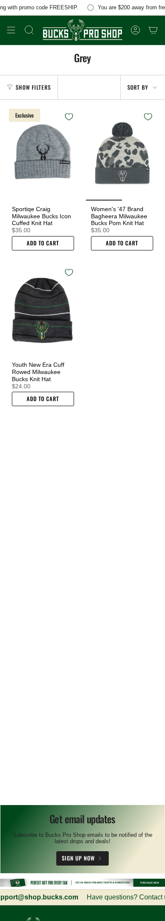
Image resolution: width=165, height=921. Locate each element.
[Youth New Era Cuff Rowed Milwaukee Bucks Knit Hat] (43, 309)
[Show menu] (11, 30)
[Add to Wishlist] (69, 117)
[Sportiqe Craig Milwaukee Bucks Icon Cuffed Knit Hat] (43, 154)
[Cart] (153, 30)
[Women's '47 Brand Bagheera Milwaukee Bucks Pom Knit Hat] (122, 154)
